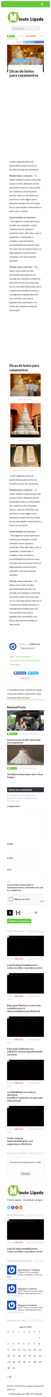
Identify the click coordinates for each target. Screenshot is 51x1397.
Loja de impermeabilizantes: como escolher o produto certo (24, 966)
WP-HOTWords (34, 1393)
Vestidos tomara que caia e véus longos (25, 776)
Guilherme (30, 36)
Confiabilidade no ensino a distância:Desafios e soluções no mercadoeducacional (25, 1096)
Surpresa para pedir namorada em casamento (23, 741)
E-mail (11, 858)
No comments (22, 61)
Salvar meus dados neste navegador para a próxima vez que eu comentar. (25, 888)
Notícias (13, 734)
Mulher (13, 768)
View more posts (28, 648)
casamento (14, 660)
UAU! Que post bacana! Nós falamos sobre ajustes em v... (30, 1292)
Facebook (39, 42)
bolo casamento (23, 656)
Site (9, 870)
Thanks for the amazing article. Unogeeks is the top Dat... (24, 1274)
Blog (12, 36)
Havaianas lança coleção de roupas (25, 689)
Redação (19, 959)
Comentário (14, 806)
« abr (9, 1376)
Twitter (29, 42)
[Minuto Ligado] (25, 22)
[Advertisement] (30, 100)
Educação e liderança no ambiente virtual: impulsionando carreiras (25, 1051)
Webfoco (11, 1389)
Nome (10, 844)
